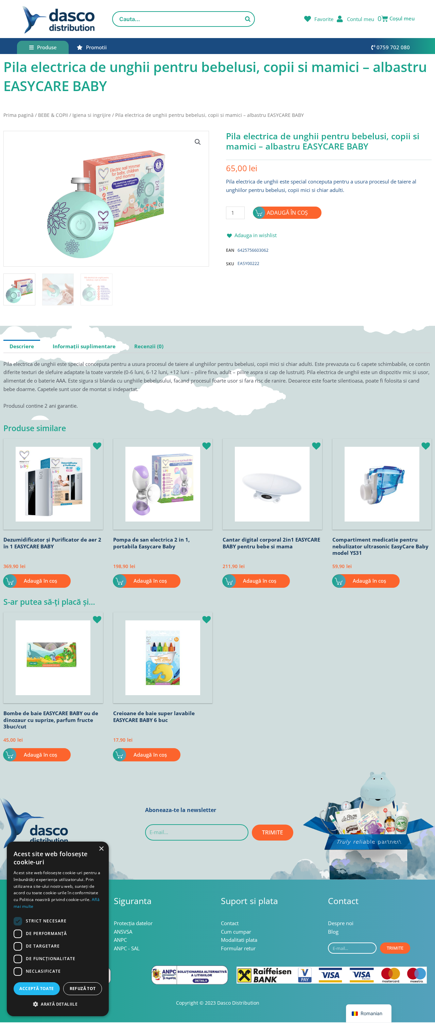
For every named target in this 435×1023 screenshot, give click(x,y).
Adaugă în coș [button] (40, 580)
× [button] (101, 848)
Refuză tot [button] (83, 988)
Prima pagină (18, 115)
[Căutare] (248, 19)
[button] (198, 142)
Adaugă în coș (287, 212)
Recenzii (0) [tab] (148, 346)
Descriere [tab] (22, 346)
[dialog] (58, 929)
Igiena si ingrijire (91, 115)
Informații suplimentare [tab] (84, 346)
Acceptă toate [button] (36, 988)
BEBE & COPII (53, 115)
